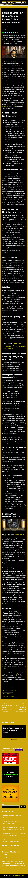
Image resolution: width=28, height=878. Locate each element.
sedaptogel (12, 441)
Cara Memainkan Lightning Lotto (10, 685)
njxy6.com (6, 668)
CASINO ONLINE (5, 10)
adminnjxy (6, 25)
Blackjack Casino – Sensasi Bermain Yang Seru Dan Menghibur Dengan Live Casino (21, 708)
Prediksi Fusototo (6, 858)
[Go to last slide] (4, 732)
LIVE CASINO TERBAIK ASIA (9, 690)
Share (18, 33)
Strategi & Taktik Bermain (8, 696)
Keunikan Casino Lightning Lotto (10, 687)
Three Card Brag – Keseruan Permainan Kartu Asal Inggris (15, 346)
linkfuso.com (5, 854)
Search (3, 804)
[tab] (11, 739)
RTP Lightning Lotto (7, 693)
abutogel (15, 674)
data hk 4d (5, 856)
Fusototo (11, 861)
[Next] (24, 732)
